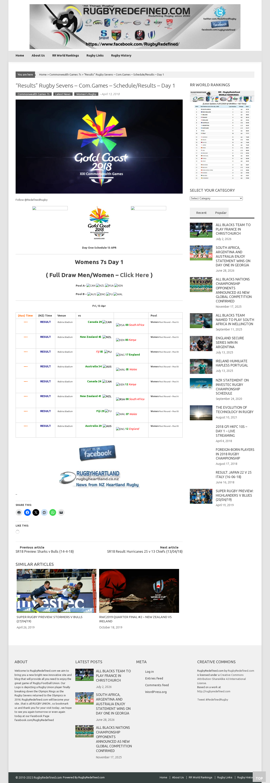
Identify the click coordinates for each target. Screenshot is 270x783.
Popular (221, 212)
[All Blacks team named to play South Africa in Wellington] (201, 320)
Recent (201, 212)
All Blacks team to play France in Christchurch (233, 229)
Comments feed (157, 685)
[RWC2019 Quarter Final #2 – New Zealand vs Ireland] (139, 591)
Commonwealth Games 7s (65, 74)
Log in (149, 671)
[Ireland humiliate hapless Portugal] (201, 366)
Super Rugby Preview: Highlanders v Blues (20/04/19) (234, 495)
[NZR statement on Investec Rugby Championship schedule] (201, 384)
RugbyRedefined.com (241, 670)
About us (38, 55)
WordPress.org (156, 692)
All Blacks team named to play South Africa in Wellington (235, 319)
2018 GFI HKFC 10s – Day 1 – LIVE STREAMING (231, 431)
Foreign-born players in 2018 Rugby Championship (235, 454)
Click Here (134, 275)
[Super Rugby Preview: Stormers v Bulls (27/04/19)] (56, 591)
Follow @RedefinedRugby (31, 199)
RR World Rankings (65, 55)
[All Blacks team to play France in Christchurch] (201, 229)
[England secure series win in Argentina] (201, 343)
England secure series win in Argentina (230, 342)
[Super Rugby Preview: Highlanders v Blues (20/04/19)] (201, 496)
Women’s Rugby (86, 94)
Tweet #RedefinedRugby (212, 699)
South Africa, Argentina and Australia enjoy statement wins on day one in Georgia (233, 256)
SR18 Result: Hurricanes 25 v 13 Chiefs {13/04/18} (145, 551)
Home (20, 55)
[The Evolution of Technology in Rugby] (201, 412)
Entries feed (154, 678)
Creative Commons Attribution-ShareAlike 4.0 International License (221, 679)
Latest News (62, 94)
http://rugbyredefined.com (213, 691)
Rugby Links (95, 55)
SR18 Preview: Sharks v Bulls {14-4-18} (45, 551)
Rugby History (121, 55)
